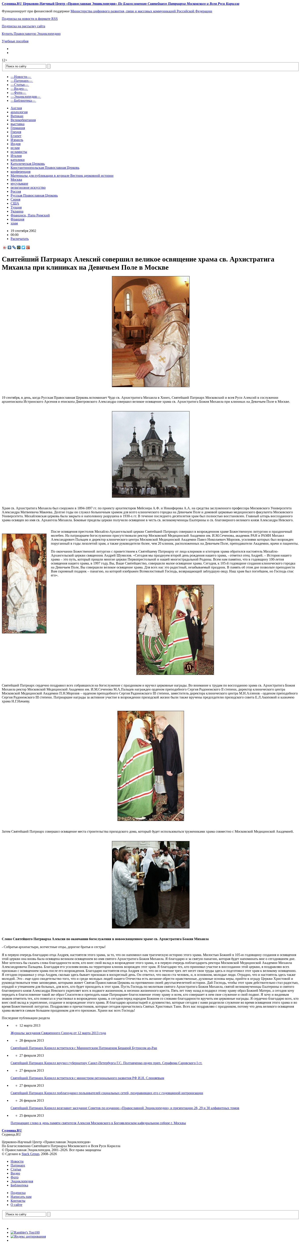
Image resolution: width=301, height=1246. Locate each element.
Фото (15, 1177)
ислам (15, 148)
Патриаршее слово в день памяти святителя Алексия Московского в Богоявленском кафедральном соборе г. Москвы (98, 1123)
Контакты (18, 1201)
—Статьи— (19, 85)
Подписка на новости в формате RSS (30, 19)
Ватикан (17, 116)
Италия (16, 156)
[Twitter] (23, 247)
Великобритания (23, 120)
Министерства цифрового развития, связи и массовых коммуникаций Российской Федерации (141, 11)
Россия (16, 191)
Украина (17, 211)
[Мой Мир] (19, 247)
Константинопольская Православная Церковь (45, 167)
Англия (16, 108)
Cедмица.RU (12, 1130)
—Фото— (18, 92)
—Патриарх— (21, 81)
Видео (15, 1173)
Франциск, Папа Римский (30, 215)
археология (19, 112)
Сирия (15, 199)
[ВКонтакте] (9, 247)
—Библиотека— (23, 100)
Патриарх (18, 1165)
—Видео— (19, 88)
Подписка (18, 1193)
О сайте (16, 1204)
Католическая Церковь (28, 164)
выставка (17, 124)
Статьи (16, 1169)
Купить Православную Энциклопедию (31, 34)
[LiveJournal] (14, 247)
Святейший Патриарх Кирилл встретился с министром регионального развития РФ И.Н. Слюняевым (87, 1078)
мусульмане (19, 183)
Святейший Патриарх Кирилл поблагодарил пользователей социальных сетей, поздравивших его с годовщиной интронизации (107, 1093)
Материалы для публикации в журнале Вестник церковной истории (62, 175)
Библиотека (19, 1185)
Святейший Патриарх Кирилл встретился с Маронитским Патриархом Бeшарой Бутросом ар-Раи (84, 1048)
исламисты (19, 152)
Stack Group (30, 1154)
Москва (16, 179)
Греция (16, 132)
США (15, 203)
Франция (17, 219)
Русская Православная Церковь (34, 195)
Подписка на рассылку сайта (23, 26)
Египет (16, 136)
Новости (17, 1161)
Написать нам (21, 1197)
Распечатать (20, 239)
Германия (18, 128)
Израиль (17, 140)
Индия (15, 144)
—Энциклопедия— (25, 96)
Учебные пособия (15, 41)
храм (14, 223)
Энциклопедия (22, 1181)
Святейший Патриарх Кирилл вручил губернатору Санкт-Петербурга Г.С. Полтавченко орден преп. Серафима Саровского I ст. (106, 1063)
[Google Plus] (28, 247)
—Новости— (21, 77)
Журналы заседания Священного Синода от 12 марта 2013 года (58, 1033)
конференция (20, 171)
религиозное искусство (28, 187)
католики (18, 160)
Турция (16, 207)
